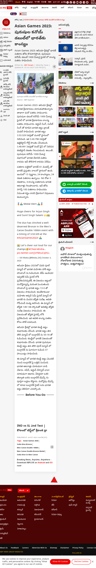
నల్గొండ (37, 505)
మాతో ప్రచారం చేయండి (93, 2)
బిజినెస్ (54, 8)
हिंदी (23, 2)
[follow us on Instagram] (80, 2)
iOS (51, 463)
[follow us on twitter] (67, 2)
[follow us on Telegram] (84, 2)
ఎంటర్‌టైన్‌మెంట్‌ (57, 497)
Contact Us (91, 548)
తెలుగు (17, 2)
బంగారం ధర (6, 111)
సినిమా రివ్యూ (5, 55)
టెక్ (1, 538)
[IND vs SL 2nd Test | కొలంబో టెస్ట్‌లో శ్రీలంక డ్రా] (67, 112)
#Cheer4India (36, 249)
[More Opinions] (92, 242)
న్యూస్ (24, 8)
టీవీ (53, 505)
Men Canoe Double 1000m (28, 448)
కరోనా (2, 510)
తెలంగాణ (45, 8)
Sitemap (53, 548)
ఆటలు (5, 37)
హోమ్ (17, 8)
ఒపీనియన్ (7, 60)
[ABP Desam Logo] (6, 7)
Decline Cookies (81, 561)
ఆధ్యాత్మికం (4, 524)
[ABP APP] (67, 230)
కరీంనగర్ (37, 514)
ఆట (87, 8)
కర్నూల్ (20, 510)
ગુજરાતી (56, 2)
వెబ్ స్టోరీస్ (6, 46)
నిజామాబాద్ (38, 510)
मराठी (37, 2)
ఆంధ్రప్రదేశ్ (34, 8)
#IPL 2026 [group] (65, 204)
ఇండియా (3, 500)
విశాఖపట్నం (21, 529)
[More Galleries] (92, 132)
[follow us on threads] (74, 2)
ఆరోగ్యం (72, 500)
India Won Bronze (24, 444)
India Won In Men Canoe (27, 455)
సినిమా (79, 8)
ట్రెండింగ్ (3, 519)
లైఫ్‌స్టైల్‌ (71, 497)
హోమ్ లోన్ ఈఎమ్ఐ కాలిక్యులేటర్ (7, 87)
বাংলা (49, 2)
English (30, 2)
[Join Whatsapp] (87, 2)
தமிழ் (63, 2)
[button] (6, 24)
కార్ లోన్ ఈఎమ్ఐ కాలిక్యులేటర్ (7, 103)
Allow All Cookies (60, 561)
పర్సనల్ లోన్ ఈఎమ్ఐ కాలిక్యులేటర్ (7, 95)
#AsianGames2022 (27, 238)
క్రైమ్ (2, 529)
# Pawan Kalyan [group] (79, 204)
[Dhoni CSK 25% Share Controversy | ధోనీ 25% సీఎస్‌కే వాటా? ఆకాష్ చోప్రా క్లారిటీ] (85, 112)
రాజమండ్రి (21, 505)
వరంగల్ (37, 500)
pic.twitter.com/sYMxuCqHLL (33, 253)
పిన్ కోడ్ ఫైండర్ (6, 80)
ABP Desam (28, 65)
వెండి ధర (6, 116)
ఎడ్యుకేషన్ (4, 533)
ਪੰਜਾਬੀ (43, 2)
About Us (3, 548)
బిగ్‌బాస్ (70, 8)
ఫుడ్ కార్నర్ (73, 505)
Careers (25, 548)
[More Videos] (92, 83)
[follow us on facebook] (70, 2)
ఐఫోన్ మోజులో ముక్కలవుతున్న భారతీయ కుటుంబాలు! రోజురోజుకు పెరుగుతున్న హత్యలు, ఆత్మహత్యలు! (76, 259)
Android (41, 463)
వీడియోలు (7, 33)
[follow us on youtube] (77, 2)
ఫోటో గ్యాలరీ (7, 50)
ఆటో (62, 8)
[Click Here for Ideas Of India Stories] (23, 13)
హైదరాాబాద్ (38, 519)
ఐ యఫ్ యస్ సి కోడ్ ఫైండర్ (7, 72)
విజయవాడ (21, 519)
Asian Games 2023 (30, 441)
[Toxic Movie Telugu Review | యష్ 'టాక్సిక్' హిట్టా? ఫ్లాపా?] (85, 122)
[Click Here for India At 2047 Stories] (13, 13)
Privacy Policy (77, 548)
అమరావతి (21, 500)
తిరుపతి (20, 514)
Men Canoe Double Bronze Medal (31, 451)
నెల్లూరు (20, 524)
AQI (4, 120)
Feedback (15, 548)
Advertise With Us (39, 548)
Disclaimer (64, 548)
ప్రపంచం (3, 505)
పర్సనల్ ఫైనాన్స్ (89, 509)
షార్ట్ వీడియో (7, 42)
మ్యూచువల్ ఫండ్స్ (90, 501)
